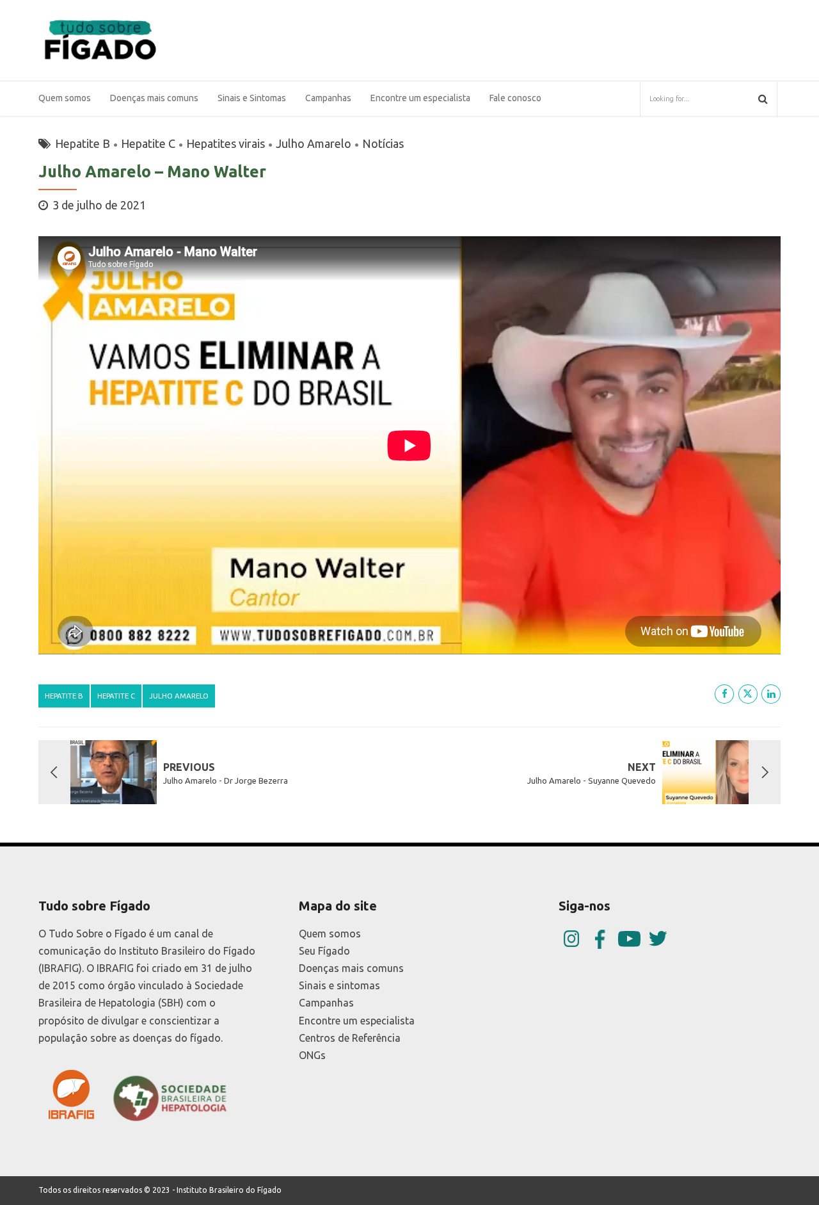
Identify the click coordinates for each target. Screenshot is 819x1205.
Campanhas (326, 1002)
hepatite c (116, 695)
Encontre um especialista (420, 98)
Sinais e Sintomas (252, 98)
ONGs (312, 1055)
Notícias (383, 143)
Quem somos (64, 98)
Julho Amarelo (313, 143)
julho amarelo (179, 695)
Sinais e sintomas (339, 985)
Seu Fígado (324, 951)
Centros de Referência (350, 1038)
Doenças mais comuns (154, 98)
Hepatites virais (225, 143)
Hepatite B (82, 143)
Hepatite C (148, 143)
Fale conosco (515, 98)
